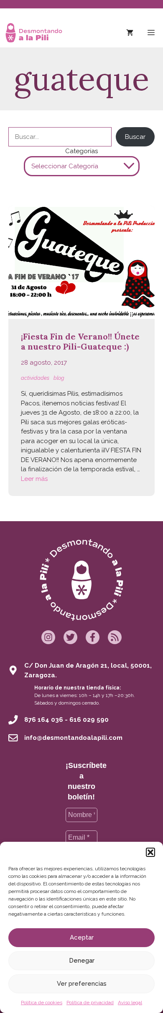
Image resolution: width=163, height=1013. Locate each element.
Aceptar (82, 937)
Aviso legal (130, 1002)
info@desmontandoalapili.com (73, 737)
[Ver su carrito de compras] (129, 32)
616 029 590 (89, 719)
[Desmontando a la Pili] (34, 32)
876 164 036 (43, 719)
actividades (35, 378)
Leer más (34, 479)
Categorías (81, 151)
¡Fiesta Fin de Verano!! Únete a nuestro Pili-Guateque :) (80, 341)
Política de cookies (41, 1002)
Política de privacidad (90, 1002)
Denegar (81, 960)
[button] (150, 852)
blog (58, 378)
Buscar (135, 137)
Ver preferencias (82, 983)
